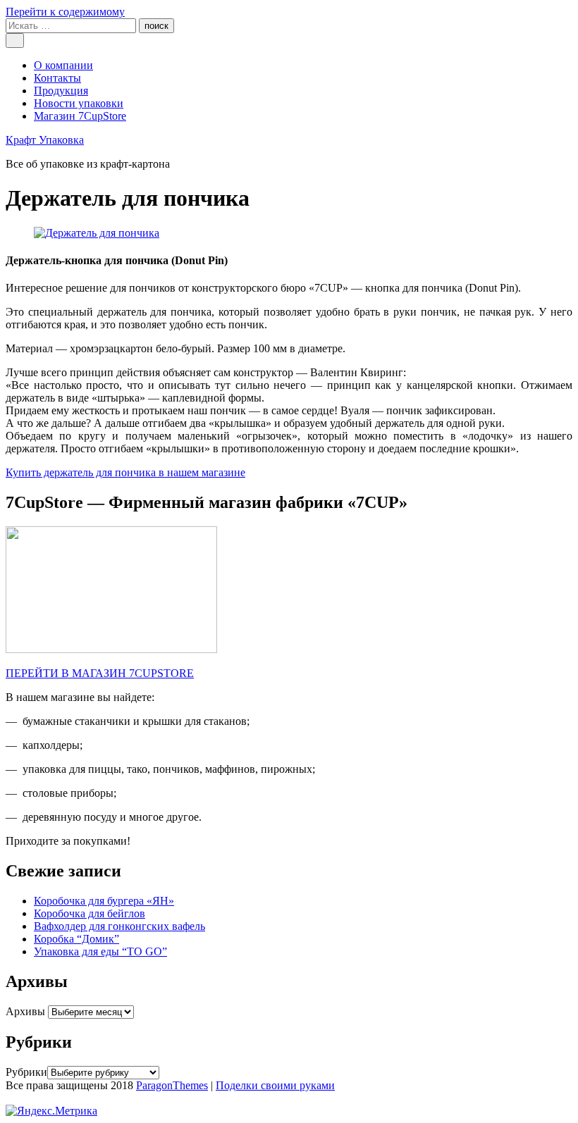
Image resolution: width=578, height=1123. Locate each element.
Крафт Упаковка (45, 140)
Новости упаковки (78, 103)
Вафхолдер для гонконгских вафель (119, 926)
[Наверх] (10, 1098)
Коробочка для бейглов (89, 913)
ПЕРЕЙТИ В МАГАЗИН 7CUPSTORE (100, 673)
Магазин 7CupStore (80, 116)
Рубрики (26, 1072)
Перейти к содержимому (65, 12)
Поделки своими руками (275, 1085)
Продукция (61, 91)
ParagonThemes (172, 1085)
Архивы (25, 1011)
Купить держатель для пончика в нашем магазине (125, 472)
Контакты (57, 78)
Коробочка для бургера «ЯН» (104, 901)
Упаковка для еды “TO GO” (100, 951)
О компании (63, 65)
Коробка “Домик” (76, 939)
